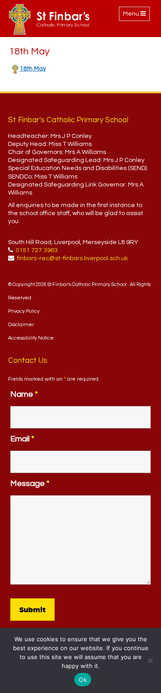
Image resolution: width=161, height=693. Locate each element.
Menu (136, 15)
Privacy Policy (24, 311)
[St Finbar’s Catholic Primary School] (49, 19)
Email (22, 439)
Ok (83, 679)
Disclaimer (21, 324)
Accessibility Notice (31, 338)
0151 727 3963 (37, 250)
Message (30, 483)
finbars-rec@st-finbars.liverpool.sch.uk (72, 258)
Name (24, 394)
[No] (149, 660)
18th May (33, 69)
